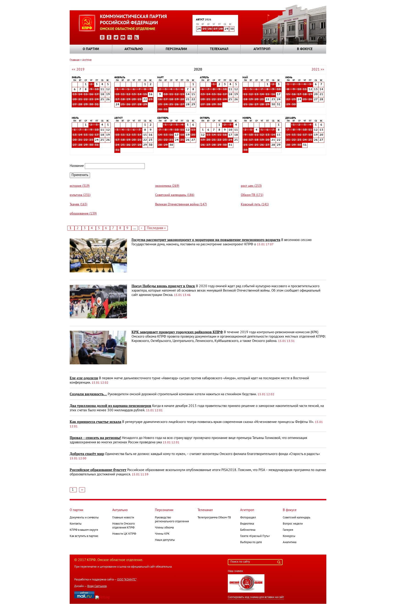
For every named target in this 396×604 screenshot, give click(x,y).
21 (80, 99)
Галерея (288, 530)
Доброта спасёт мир (87, 454)
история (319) (80, 185)
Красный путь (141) (255, 204)
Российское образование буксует (98, 470)
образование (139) (83, 213)
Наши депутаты (165, 540)
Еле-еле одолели (84, 378)
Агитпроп (261, 49)
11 (123, 94)
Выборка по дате (251, 542)
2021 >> (317, 69)
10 (97, 89)
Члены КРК (162, 534)
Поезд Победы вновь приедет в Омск (163, 286)
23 (91, 99)
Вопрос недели (293, 524)
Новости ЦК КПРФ (124, 534)
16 (91, 94)
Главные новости (123, 517)
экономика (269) (167, 185)
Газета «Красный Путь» (255, 536)
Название (77, 166)
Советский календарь (296, 517)
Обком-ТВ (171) (252, 195)
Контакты (76, 524)
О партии (91, 49)
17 (97, 94)
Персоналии (176, 49)
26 (210, 29)
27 (215, 29)
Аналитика (289, 542)
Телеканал (219, 49)
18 (123, 99)
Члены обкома (164, 527)
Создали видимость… (88, 394)
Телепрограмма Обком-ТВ (214, 517)
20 (75, 99)
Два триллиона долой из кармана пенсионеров (110, 406)
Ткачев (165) (78, 204)
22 (86, 99)
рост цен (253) (251, 185)
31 (97, 104)
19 (128, 99)
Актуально (133, 49)
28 (221, 29)
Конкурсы (289, 536)
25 (204, 29)
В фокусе (305, 49)
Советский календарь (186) (174, 195)
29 (86, 104)
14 (80, 94)
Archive (87, 60)
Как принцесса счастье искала (95, 422)
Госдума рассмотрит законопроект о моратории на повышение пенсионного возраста (206, 240)
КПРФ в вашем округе (84, 530)
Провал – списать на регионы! (95, 438)
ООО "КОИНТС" (126, 579)
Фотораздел (248, 517)
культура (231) (80, 195)
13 (75, 94)
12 (128, 94)
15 (86, 94)
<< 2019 (78, 69)
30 (91, 104)
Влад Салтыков (97, 586)
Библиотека (247, 530)
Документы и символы (84, 517)
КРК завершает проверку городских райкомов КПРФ (177, 332)
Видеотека (247, 524)
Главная (75, 60)
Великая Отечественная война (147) (181, 204)
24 (97, 99)
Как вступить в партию (84, 536)
